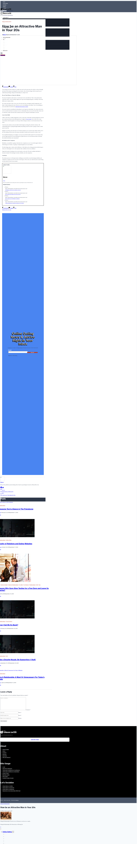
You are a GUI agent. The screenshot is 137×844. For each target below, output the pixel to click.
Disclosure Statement (7, 768)
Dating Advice (7, 19)
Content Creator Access (8, 778)
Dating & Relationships (6, 21)
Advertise (5, 755)
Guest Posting (5, 3)
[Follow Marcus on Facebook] (1, 488)
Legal (4, 767)
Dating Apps (6, 20)
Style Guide (5, 776)
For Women (26, 584)
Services (4, 754)
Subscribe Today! (35, 739)
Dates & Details (7, 22)
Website (19, 718)
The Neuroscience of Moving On (6, 491)
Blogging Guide (6, 775)
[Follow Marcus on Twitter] (3, 488)
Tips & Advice (9, 621)
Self (37, 584)
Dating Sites (8, 540)
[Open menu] (1, 14)
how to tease (28, 119)
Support (4, 6)
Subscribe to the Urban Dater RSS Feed (11, 790)
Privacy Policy (6, 773)
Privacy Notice (20, 347)
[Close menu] (0, 829)
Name (19, 712)
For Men (21, 584)
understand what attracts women (21, 106)
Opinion (6, 32)
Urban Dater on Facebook (8, 787)
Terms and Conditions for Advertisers (11, 771)
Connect (4, 752)
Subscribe (32, 352)
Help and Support (6, 757)
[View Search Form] (1, 12)
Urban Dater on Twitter (8, 786)
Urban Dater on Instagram (8, 789)
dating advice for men (6, 209)
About (4, 1)
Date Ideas (6, 24)
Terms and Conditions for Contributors (11, 770)
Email (9, 350)
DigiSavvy (17, 800)
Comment (28, 709)
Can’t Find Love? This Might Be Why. (8, 494)
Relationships (32, 584)
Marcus (4, 34)
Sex (39, 584)
